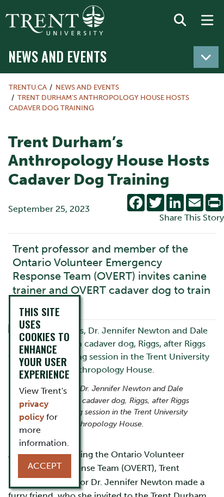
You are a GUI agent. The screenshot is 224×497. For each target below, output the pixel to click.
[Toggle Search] (180, 20)
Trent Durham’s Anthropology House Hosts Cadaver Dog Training (99, 102)
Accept (44, 466)
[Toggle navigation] (206, 57)
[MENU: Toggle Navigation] (207, 20)
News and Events (57, 56)
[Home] (54, 20)
